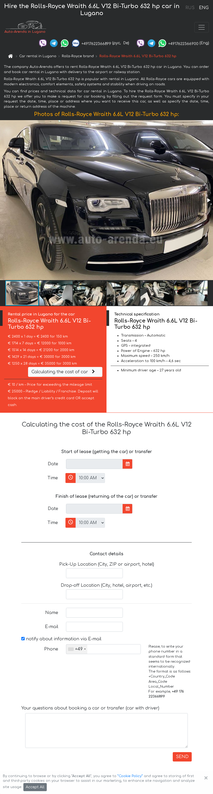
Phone (51, 649)
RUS (190, 7)
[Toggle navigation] (201, 27)
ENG (203, 7)
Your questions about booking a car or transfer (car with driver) (90, 708)
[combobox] (76, 649)
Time (53, 478)
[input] (94, 464)
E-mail (51, 626)
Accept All (35, 787)
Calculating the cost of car (60, 372)
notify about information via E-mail (63, 639)
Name (51, 612)
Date (53, 464)
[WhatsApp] (65, 43)
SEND (182, 756)
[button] (208, 200)
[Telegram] (54, 43)
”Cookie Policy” (130, 776)
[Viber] (43, 43)
